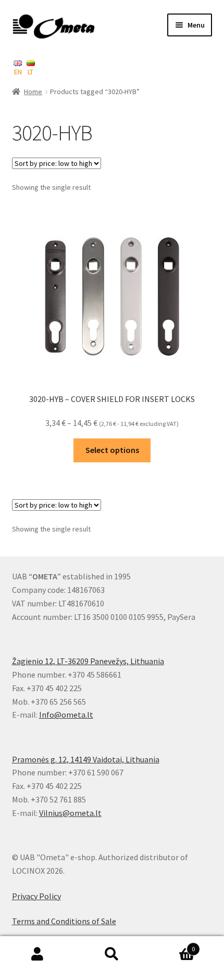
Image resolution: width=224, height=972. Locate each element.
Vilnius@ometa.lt (70, 813)
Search (111, 954)
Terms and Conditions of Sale (64, 921)
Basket (172, 945)
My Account (37, 954)
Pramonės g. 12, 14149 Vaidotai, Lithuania (85, 759)
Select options (112, 450)
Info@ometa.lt (66, 714)
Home (33, 91)
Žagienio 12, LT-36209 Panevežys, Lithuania (88, 661)
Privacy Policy (36, 896)
